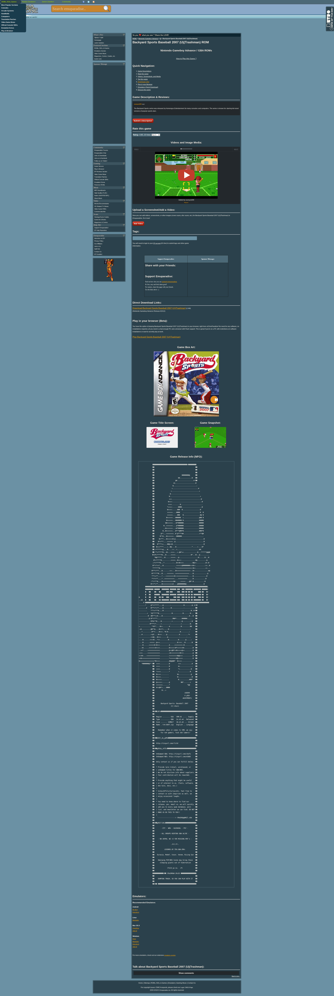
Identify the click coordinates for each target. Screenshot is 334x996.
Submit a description (143, 120)
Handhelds (5, 14)
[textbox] (81, 8)
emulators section (169, 955)
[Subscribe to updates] (93, 2)
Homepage (97, 40)
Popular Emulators (29, 2)
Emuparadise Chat (100, 153)
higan (134, 939)
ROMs (135, 38)
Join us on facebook (100, 158)
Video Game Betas (8, 22)
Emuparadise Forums (101, 150)
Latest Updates (99, 43)
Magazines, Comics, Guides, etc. (104, 56)
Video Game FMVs (100, 209)
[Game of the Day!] (329, 19)
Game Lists (98, 59)
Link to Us (97, 246)
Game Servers (99, 166)
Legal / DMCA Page (187, 987)
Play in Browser (7, 31)
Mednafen (136, 920)
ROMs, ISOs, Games (9, 2)
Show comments (186, 973)
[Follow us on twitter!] (88, 2)
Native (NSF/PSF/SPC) (101, 195)
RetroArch (136, 912)
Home (140, 983)
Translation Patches (8, 19)
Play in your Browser (145, 84)
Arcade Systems (7, 11)
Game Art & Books (100, 219)
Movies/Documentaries (101, 203)
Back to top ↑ (236, 976)
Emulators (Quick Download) (148, 87)
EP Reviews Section (100, 171)
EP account (157, 243)
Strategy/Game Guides (101, 217)
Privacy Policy (98, 241)
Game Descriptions (144, 71)
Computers (5, 16)
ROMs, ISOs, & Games (101, 48)
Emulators (171, 983)
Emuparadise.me (165, 990)
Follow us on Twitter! (100, 161)
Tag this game (143, 79)
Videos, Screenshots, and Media (149, 76)
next (236, 149)
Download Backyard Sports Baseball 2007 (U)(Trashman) (159, 308)
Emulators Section (100, 51)
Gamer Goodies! (48, 2)
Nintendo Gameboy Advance (148, 38)
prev (136, 149)
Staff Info (97, 249)
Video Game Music (100, 53)
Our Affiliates (98, 243)
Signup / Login (98, 37)
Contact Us (98, 251)
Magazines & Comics (101, 222)
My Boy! (135, 909)
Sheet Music (98, 198)
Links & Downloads (100, 155)
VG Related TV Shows (101, 206)
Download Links (143, 82)
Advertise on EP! (99, 238)
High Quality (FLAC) (100, 193)
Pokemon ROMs (99, 185)
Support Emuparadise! (101, 227)
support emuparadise (169, 282)
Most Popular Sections (9, 5)
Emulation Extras (7, 28)
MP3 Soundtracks (100, 190)
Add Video (138, 223)
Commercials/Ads (100, 211)
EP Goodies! (98, 254)
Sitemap (147, 983)
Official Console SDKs (9, 25)
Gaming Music (181, 983)
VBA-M (135, 931)
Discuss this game (144, 90)
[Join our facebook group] (83, 2)
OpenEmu (136, 928)
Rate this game (143, 74)
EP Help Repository (100, 230)
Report (186, 202)
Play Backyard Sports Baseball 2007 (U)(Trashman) (156, 337)
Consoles (4, 8)
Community (66, 2)
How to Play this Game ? (186, 59)
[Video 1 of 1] (186, 175)
